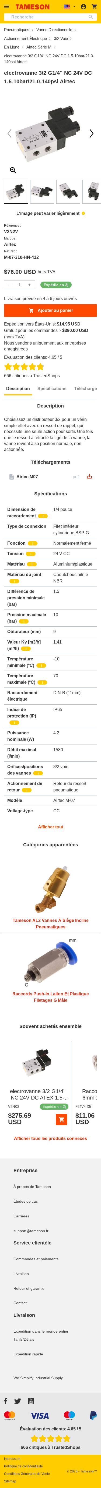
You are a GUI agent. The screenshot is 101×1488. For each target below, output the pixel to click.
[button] (7, 6)
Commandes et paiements (35, 1259)
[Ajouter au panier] (61, 1119)
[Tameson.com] (32, 6)
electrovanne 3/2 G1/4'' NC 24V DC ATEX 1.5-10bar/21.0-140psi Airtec (37, 1097)
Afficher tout (50, 827)
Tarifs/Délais (23, 1339)
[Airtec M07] (89, 478)
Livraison (21, 1274)
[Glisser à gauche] (91, 133)
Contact (20, 1303)
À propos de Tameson (32, 1186)
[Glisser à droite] (9, 133)
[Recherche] (92, 17)
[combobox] (50, 17)
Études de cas (25, 1201)
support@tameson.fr (30, 1231)
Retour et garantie (28, 1288)
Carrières (21, 1216)
